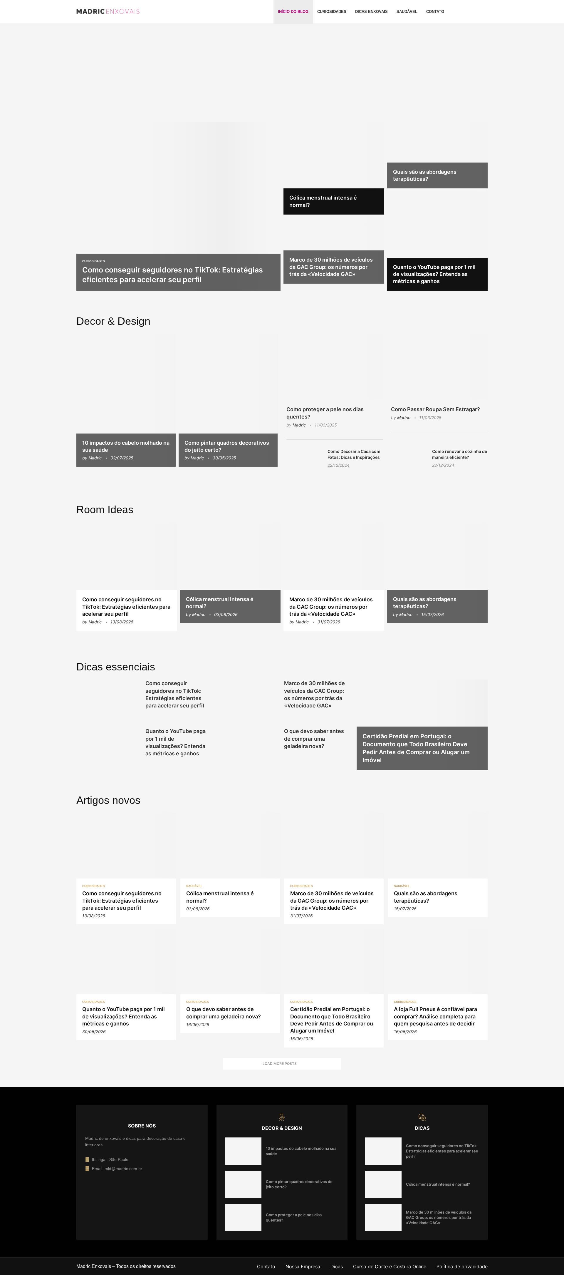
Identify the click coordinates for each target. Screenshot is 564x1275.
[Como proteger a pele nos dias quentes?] (334, 366)
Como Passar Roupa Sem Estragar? (435, 409)
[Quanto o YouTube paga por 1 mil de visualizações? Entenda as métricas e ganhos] (437, 241)
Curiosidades (331, 11)
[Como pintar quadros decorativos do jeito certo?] (228, 400)
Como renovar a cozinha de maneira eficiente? (459, 454)
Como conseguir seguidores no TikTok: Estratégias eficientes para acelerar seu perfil (126, 606)
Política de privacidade (462, 1266)
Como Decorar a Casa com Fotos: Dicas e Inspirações (354, 454)
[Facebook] (468, 12)
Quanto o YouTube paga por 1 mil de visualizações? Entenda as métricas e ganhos (434, 274)
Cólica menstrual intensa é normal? (438, 1184)
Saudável (407, 11)
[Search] (485, 12)
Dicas (336, 1266)
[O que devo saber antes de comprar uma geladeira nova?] (246, 748)
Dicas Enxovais (371, 11)
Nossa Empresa (303, 1266)
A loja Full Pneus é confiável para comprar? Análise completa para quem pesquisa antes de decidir (435, 1016)
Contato (435, 11)
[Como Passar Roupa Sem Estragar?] (439, 366)
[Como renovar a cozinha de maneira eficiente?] (408, 460)
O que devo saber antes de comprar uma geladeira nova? (314, 738)
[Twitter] (475, 12)
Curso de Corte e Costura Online (389, 1266)
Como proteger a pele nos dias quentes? (325, 413)
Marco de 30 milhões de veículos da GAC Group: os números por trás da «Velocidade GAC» (331, 267)
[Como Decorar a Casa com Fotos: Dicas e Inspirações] (304, 460)
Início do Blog (293, 11)
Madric (95, 457)
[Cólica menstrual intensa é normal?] (333, 168)
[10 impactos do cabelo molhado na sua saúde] (126, 400)
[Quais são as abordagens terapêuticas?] (437, 155)
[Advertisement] (282, 77)
